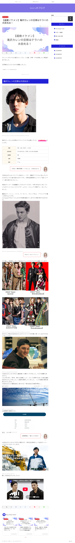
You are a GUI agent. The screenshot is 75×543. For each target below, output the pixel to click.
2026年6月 (59, 50)
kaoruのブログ (37, 8)
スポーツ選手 (59, 32)
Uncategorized (60, 28)
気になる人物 (5, 17)
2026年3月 (59, 58)
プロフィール (18, 1)
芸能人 (53, 1)
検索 (52, 15)
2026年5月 (59, 54)
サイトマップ (17, 541)
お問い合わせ (35, 1)
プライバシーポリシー (7, 541)
